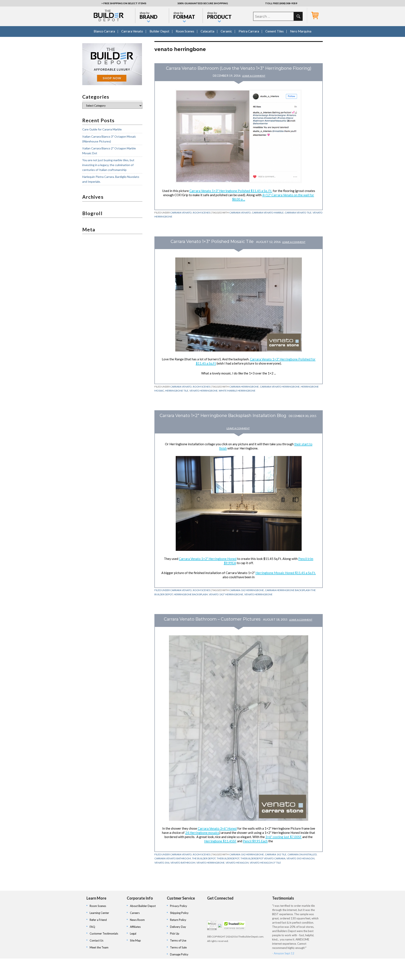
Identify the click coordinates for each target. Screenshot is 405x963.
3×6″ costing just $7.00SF (283, 837)
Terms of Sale (178, 947)
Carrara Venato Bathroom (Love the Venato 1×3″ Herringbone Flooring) (238, 68)
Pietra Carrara (249, 31)
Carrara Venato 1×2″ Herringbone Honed (207, 559)
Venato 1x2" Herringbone (226, 594)
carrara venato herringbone (280, 386)
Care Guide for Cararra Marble (102, 129)
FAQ (92, 926)
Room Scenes (185, 31)
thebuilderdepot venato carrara (262, 858)
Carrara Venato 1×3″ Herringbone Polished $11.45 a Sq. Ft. (230, 191)
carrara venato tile (298, 212)
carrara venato (240, 212)
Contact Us (96, 940)
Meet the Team (99, 947)
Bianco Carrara (104, 31)
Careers (135, 913)
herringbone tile (176, 390)
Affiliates (135, 926)
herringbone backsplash (191, 594)
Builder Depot (159, 31)
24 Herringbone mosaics (202, 832)
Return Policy (178, 919)
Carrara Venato (132, 31)
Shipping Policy (179, 913)
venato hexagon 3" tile (265, 862)
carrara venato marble (268, 212)
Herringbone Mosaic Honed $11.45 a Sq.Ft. (285, 573)
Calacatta (207, 31)
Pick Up (174, 933)
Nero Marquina (300, 31)
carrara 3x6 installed (302, 854)
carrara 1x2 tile (275, 854)
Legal (133, 933)
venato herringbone (203, 390)
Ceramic (226, 31)
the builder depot (204, 858)
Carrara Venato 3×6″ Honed (217, 828)
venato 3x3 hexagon (300, 858)
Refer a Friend (98, 919)
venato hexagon (237, 862)
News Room (137, 919)
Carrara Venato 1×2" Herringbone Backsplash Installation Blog (223, 415)
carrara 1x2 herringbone (246, 590)
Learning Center (99, 913)
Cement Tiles (274, 31)
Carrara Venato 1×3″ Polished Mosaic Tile (212, 241)
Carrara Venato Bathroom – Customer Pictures (212, 619)
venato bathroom (182, 862)
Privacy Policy (178, 906)
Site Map (135, 940)
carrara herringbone (244, 386)
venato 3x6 (161, 862)
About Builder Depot (143, 906)
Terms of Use (178, 940)
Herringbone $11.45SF (220, 841)
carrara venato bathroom (172, 858)
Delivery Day (178, 926)
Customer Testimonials (104, 933)
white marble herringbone (237, 390)
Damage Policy (179, 954)
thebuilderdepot (228, 858)
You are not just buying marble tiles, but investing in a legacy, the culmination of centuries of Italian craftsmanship (108, 164)
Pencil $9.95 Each (255, 841)
